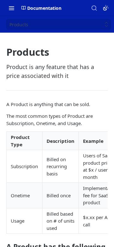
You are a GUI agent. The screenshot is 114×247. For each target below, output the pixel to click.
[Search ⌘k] (94, 8)
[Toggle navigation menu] (11, 8)
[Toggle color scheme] (106, 8)
